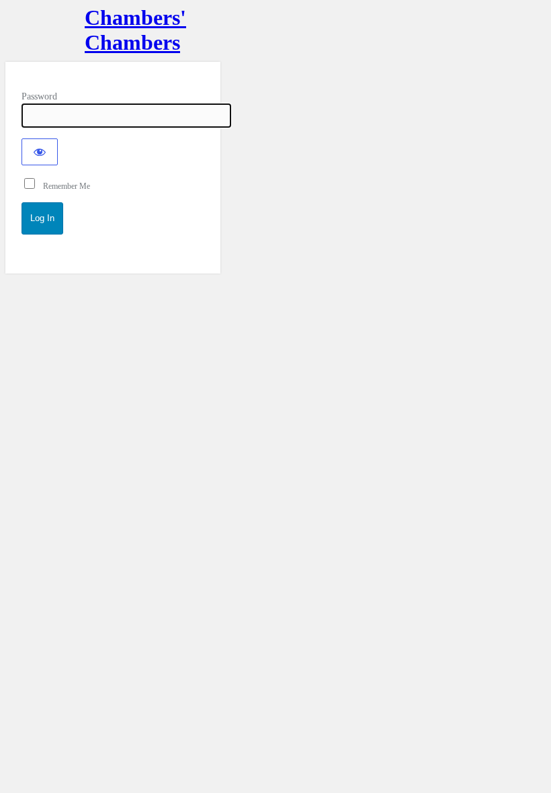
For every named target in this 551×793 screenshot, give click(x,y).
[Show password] (40, 151)
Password (39, 96)
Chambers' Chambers (113, 29)
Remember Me (63, 186)
